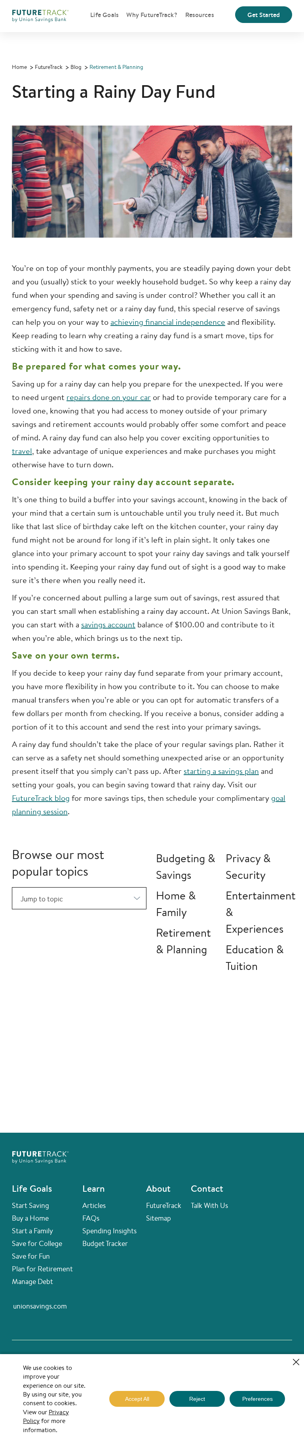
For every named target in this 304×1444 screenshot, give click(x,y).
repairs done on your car (108, 397)
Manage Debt (32, 1281)
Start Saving (30, 1205)
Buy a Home (30, 1218)
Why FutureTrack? (151, 14)
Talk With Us (209, 1205)
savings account (108, 624)
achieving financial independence (167, 321)
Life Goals (104, 14)
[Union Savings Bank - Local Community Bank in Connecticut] (40, 15)
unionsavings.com (40, 1306)
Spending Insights (109, 1230)
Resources (199, 14)
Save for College (37, 1243)
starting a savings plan (221, 771)
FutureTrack (163, 1205)
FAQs (90, 1218)
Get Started (263, 14)
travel (22, 451)
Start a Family (32, 1230)
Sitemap (158, 1218)
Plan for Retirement (42, 1268)
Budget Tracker (105, 1243)
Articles (94, 1205)
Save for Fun (31, 1256)
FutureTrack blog (41, 797)
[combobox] (79, 898)
